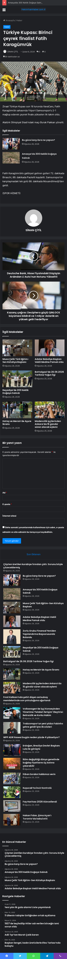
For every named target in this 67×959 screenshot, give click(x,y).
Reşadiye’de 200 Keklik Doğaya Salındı (15, 392)
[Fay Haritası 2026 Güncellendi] (11, 806)
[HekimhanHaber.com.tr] (33, 9)
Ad (4, 492)
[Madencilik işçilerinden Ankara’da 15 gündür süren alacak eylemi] (50, 410)
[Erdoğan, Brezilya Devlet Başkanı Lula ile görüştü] (11, 750)
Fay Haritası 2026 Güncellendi (40, 801)
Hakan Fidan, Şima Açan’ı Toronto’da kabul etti (37, 817)
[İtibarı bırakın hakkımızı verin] (11, 778)
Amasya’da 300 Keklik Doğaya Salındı (25, 2)
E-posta (7, 504)
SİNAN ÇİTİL (12, 51)
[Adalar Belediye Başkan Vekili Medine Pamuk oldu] (50, 347)
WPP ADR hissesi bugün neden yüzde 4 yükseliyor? (31, 737)
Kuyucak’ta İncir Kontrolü (37, 787)
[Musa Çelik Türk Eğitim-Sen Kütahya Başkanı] (17, 347)
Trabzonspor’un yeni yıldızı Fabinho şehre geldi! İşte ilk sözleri (43, 725)
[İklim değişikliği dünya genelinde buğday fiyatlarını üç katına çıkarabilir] (11, 763)
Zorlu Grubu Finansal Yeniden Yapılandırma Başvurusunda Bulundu (39, 634)
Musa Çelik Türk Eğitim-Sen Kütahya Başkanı (15, 361)
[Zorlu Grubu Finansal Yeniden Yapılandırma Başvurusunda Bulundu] (11, 636)
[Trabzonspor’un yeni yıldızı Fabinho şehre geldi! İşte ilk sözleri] (11, 728)
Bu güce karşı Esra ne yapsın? (38, 140)
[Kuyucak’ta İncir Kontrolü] (11, 792)
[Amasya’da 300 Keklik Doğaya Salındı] (11, 157)
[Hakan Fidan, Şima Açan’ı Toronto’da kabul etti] (11, 819)
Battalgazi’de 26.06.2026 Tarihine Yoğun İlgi (49, 373)
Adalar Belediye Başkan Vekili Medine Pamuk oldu (49, 361)
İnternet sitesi (9, 516)
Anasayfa (10, 20)
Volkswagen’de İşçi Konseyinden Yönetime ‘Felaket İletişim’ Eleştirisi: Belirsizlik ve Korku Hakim (43, 712)
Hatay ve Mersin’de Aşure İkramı (16, 423)
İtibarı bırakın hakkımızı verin (39, 774)
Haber (19, 20)
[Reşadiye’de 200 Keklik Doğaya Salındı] (17, 379)
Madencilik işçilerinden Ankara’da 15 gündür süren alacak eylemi (48, 424)
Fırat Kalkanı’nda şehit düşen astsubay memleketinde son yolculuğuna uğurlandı (26, 699)
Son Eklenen (34, 554)
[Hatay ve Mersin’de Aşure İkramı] (17, 410)
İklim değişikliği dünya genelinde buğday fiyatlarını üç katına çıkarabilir (41, 762)
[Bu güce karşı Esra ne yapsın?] (11, 144)
